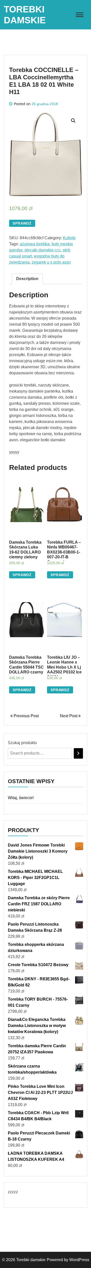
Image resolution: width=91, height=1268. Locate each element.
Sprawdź (22, 223)
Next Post (69, 716)
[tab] (27, 278)
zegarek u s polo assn (51, 262)
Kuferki (69, 238)
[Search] (78, 753)
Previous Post (26, 716)
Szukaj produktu (22, 743)
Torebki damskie (31, 1260)
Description (27, 279)
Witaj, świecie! (21, 798)
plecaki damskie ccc (43, 250)
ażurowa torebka (35, 244)
